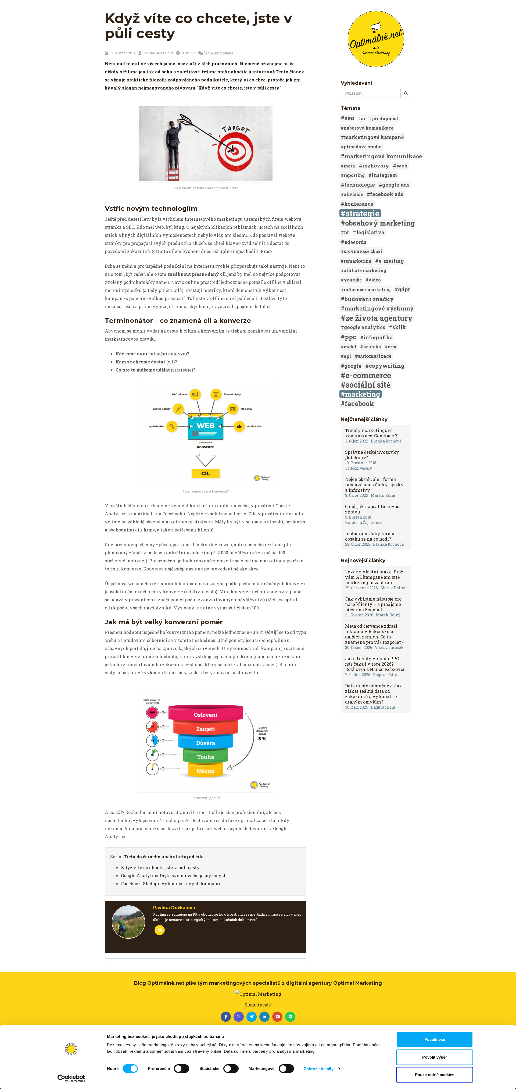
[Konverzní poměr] (205, 741)
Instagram (384, 175)
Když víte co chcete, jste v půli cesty (160, 867)
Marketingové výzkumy (379, 308)
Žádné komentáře (218, 53)
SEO (349, 118)
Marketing (362, 394)
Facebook (359, 403)
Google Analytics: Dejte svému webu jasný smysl (173, 875)
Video (374, 280)
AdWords (355, 241)
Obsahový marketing (380, 222)
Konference (358, 203)
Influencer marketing (367, 289)
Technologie (359, 184)
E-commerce (368, 375)
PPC (350, 337)
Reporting (354, 175)
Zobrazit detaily (319, 1068)
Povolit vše (434, 1039)
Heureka (372, 346)
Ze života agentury (379, 318)
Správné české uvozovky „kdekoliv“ (372, 454)
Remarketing (357, 261)
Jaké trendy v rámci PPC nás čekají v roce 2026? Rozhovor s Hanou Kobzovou (375, 664)
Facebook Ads (386, 194)
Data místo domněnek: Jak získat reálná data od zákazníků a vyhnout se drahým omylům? (373, 694)
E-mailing (391, 260)
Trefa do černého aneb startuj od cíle (163, 856)
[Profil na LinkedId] (264, 1017)
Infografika (378, 337)
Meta (349, 166)
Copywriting (386, 365)
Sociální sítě (368, 385)
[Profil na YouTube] (277, 1017)
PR (346, 232)
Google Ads (396, 184)
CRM (392, 346)
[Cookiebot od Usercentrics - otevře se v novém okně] (71, 1078)
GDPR (404, 289)
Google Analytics (364, 327)
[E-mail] (160, 930)
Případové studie (362, 146)
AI (363, 118)
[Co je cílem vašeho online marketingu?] (205, 143)
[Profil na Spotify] (290, 1017)
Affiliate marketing (365, 270)
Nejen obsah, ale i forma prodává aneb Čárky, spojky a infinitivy (374, 484)
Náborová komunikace (368, 128)
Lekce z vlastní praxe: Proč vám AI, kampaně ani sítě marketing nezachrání (374, 577)
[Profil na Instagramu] (239, 1017)
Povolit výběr (434, 1057)
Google (352, 365)
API (347, 356)
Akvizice (353, 194)
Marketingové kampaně (374, 137)
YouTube (353, 280)
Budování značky (369, 299)
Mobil (350, 346)
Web (401, 165)
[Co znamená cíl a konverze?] (205, 434)
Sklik (399, 327)
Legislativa (370, 232)
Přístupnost (385, 118)
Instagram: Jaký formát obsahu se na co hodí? (370, 536)
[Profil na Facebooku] (226, 1017)
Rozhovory (375, 165)
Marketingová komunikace (383, 156)
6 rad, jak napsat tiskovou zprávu (372, 509)
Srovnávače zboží (363, 251)
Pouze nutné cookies (434, 1074)
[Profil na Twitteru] (251, 1017)
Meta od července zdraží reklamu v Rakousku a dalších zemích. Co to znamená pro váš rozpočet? (374, 634)
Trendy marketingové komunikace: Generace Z (371, 432)
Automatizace (375, 356)
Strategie (362, 213)
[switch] (181, 1068)
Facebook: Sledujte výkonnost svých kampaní (170, 883)
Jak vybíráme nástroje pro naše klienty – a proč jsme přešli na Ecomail (373, 604)
